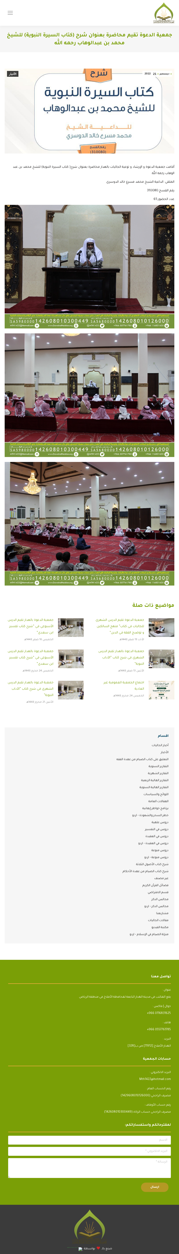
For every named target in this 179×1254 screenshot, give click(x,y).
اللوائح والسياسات (156, 794)
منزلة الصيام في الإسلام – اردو (149, 934)
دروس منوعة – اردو (156, 857)
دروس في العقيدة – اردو (153, 843)
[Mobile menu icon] (10, 13)
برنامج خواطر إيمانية (155, 808)
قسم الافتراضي (158, 892)
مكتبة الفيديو (160, 927)
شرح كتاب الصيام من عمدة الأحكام (146, 871)
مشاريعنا (162, 913)
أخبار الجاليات (160, 745)
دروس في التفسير (157, 829)
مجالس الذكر (160, 899)
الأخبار (12, 74)
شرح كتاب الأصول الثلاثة (152, 864)
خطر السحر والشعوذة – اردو (150, 815)
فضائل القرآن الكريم (155, 885)
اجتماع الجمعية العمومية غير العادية (124, 686)
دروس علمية (160, 822)
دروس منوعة (160, 850)
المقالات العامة (158, 801)
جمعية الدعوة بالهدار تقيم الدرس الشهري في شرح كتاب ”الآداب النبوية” (121, 658)
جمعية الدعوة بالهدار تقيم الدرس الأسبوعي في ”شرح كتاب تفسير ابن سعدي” (30, 626)
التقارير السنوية (159, 766)
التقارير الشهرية (158, 773)
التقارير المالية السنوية (154, 787)
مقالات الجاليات (158, 920)
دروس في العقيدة (157, 836)
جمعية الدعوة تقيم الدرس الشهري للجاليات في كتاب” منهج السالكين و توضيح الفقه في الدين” (120, 626)
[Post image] (161, 627)
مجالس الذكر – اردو (156, 906)
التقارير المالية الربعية (155, 780)
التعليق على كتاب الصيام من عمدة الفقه (143, 759)
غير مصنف (161, 878)
